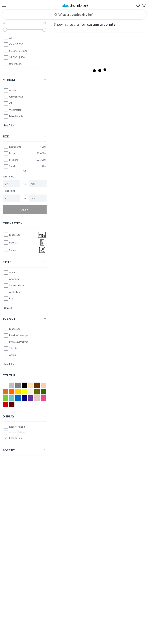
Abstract (13, 272)
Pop (11, 298)
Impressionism (17, 285)
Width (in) (8, 176)
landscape (14, 234)
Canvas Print (16, 96)
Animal (12, 354)
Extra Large (15, 146)
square (13, 249)
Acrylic (12, 90)
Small (12, 166)
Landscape (14, 328)
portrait (13, 242)
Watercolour (15, 109)
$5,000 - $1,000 (18, 50)
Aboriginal (14, 278)
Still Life (13, 348)
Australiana (15, 291)
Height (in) (9, 190)
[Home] (74, 5)
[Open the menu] (4, 5)
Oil (10, 103)
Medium (13, 159)
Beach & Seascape (18, 335)
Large (12, 153)
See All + (9, 125)
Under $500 (15, 63)
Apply (24, 209)
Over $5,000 (16, 44)
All (10, 37)
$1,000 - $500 (17, 57)
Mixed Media (16, 116)
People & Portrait (18, 341)
